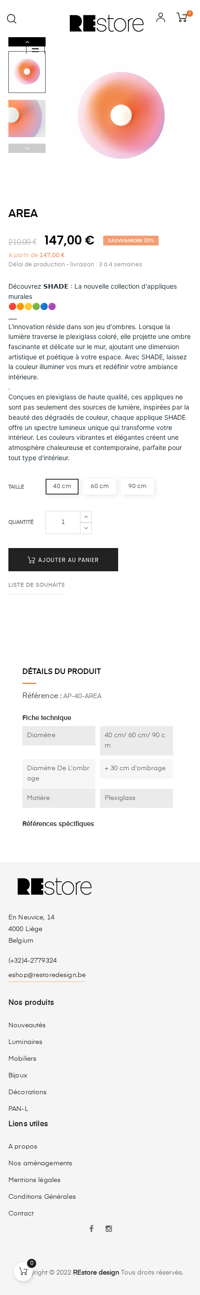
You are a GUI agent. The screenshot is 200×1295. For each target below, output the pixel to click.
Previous (27, 148)
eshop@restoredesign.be (47, 975)
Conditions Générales (42, 1197)
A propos (22, 1146)
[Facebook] (91, 1230)
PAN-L (18, 1109)
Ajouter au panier (67, 560)
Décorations (27, 1092)
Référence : (41, 696)
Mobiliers (22, 1059)
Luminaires (25, 1042)
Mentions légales (34, 1180)
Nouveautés (27, 1025)
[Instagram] (109, 1230)
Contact (20, 1213)
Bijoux (17, 1075)
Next (27, 41)
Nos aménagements (40, 1163)
